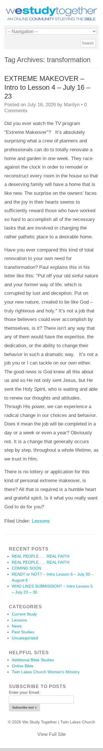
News (17, 626)
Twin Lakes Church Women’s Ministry (46, 672)
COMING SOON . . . (30, 568)
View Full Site (51, 734)
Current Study (24, 614)
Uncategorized (25, 638)
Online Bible (22, 666)
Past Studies (23, 632)
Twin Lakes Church (77, 722)
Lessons (41, 521)
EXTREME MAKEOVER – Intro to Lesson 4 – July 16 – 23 (47, 87)
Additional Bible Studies (33, 660)
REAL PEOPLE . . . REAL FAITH (40, 556)
